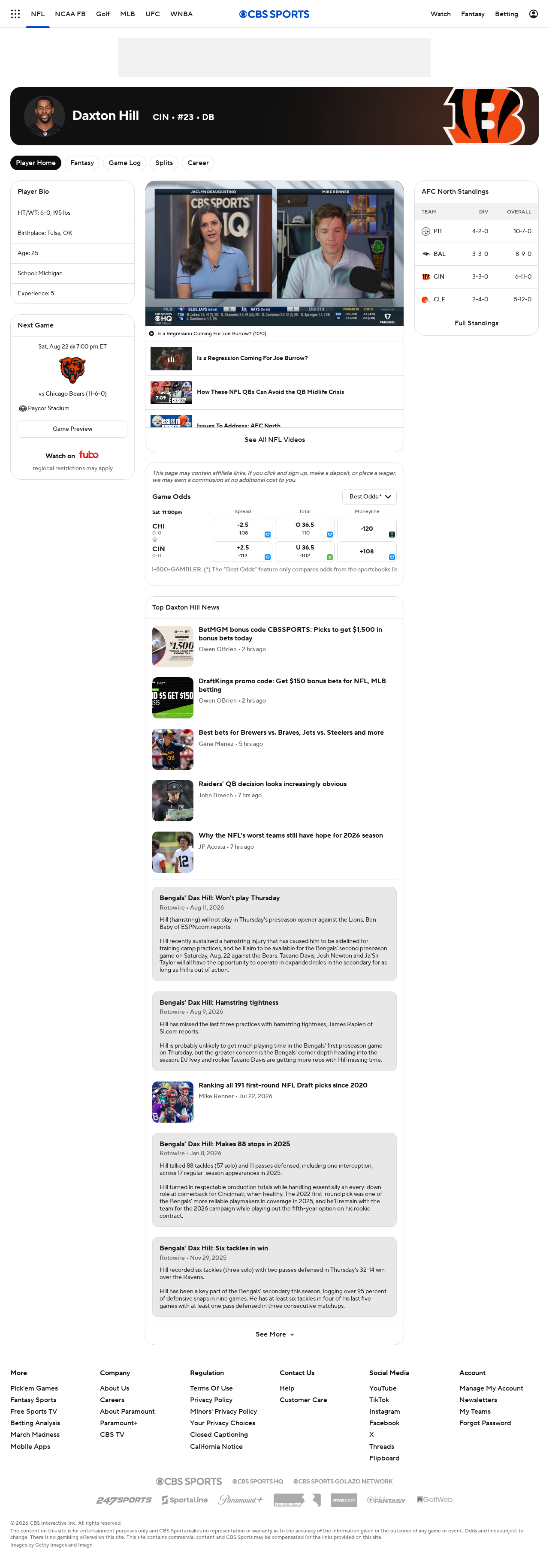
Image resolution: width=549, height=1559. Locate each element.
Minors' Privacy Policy (223, 1411)
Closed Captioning (219, 1434)
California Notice (216, 1446)
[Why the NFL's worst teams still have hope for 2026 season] (172, 852)
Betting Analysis (35, 1423)
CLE (439, 299)
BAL (440, 254)
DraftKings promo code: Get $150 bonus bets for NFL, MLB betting (292, 685)
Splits (164, 163)
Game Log (125, 163)
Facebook (384, 1423)
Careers (112, 1400)
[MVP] (344, 1497)
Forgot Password (485, 1423)
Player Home (36, 163)
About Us (114, 1388)
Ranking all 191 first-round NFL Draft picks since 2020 (283, 1085)
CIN (439, 277)
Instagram (384, 1411)
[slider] (274, 301)
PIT (438, 231)
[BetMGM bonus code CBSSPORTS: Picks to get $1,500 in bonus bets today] (172, 646)
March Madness (35, 1434)
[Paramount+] (240, 1498)
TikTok (379, 1400)
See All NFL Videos (274, 440)
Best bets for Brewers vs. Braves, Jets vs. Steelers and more (291, 732)
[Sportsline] (185, 1498)
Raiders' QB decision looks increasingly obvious (273, 784)
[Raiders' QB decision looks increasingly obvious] (172, 800)
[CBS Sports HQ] (257, 1480)
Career (198, 163)
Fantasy (82, 163)
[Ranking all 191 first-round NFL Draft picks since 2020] (172, 1102)
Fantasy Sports (33, 1400)
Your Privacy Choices (222, 1423)
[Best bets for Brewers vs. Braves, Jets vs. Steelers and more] (172, 749)
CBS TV (112, 1434)
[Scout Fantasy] (387, 1499)
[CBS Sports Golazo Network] (343, 1480)
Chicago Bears (64, 394)
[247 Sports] (124, 1498)
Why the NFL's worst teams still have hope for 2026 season (291, 835)
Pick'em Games (34, 1388)
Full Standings (476, 323)
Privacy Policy (211, 1400)
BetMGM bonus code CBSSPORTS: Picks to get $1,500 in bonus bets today (290, 633)
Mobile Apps (30, 1446)
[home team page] (72, 370)
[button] (15, 14)
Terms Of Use (211, 1388)
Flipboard (384, 1458)
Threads (381, 1446)
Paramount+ (119, 1423)
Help (287, 1388)
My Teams (475, 1411)
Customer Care (303, 1400)
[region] (274, 253)
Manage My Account (491, 1388)
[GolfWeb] (435, 1500)
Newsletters (478, 1400)
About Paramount (127, 1411)
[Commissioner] (297, 1497)
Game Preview (73, 429)
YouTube (383, 1388)
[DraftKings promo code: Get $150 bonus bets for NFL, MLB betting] (172, 697)
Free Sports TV (33, 1411)
